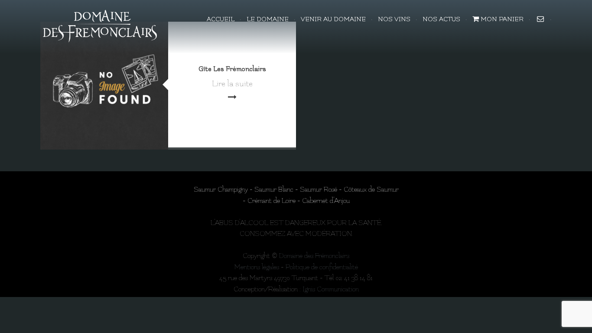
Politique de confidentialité (322, 267)
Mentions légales (256, 267)
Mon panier (501, 19)
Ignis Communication (331, 289)
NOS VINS (394, 19)
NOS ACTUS (441, 19)
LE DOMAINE (268, 19)
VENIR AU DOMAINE (333, 19)
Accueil (220, 19)
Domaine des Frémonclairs (314, 256)
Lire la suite (232, 83)
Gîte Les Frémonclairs (232, 69)
